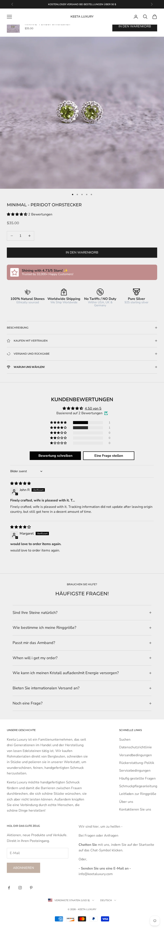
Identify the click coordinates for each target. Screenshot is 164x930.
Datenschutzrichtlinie (135, 747)
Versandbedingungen (135, 755)
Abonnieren (23, 868)
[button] (17, 214)
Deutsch (106, 900)
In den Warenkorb (82, 252)
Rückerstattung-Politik (136, 763)
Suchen (124, 739)
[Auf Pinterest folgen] (31, 888)
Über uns (126, 801)
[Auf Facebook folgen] (9, 888)
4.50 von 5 (93, 408)
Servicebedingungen (135, 770)
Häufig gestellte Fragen (137, 778)
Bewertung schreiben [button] (55, 455)
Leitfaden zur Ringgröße (137, 793)
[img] (20, 483)
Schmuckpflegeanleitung (138, 786)
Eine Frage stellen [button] (108, 455)
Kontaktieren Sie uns (135, 809)
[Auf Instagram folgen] (20, 888)
